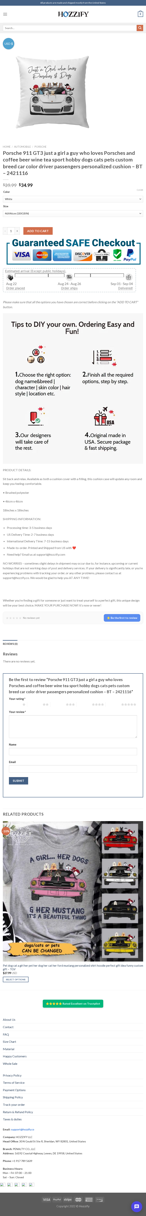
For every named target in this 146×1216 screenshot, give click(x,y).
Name (12, 744)
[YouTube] (17, 1185)
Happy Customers (15, 1056)
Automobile (22, 146)
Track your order (14, 1104)
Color (6, 192)
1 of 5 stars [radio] (14, 704)
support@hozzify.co (22, 1129)
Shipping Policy (13, 1097)
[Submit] (140, 28)
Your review (17, 712)
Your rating (17, 698)
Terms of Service (14, 1082)
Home (6, 146)
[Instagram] (10, 1185)
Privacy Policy (12, 1075)
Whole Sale (10, 1063)
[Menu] (5, 14)
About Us (9, 1019)
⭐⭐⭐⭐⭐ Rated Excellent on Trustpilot (73, 1003)
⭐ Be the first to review (122, 617)
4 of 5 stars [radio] (84, 704)
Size (5, 206)
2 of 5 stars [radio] (35, 704)
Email (12, 762)
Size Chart (9, 1041)
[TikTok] (31, 1185)
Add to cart (38, 231)
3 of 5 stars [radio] (58, 704)
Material (8, 1049)
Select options (16, 979)
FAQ (6, 1034)
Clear (140, 190)
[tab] (10, 644)
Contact (8, 1027)
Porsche (40, 146)
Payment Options (14, 1090)
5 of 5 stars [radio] (113, 704)
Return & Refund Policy (18, 1112)
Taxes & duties (12, 1119)
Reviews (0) (10, 643)
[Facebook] (2, 1185)
